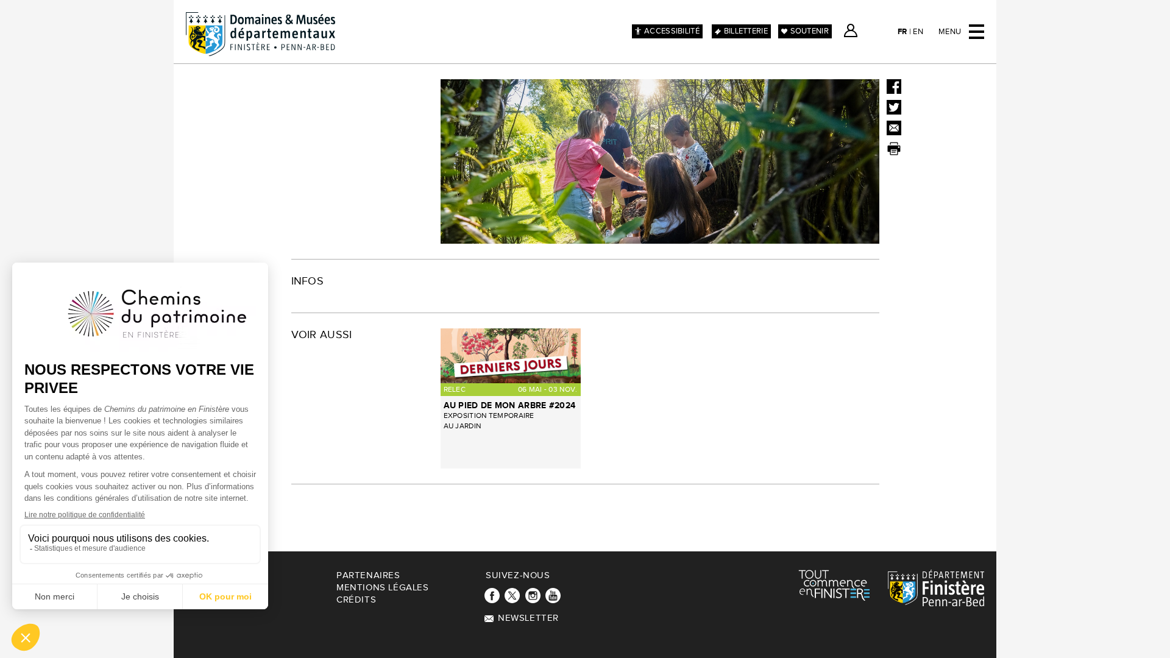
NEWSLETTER (528, 618)
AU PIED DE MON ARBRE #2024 (510, 405)
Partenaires (368, 575)
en (918, 32)
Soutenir (809, 31)
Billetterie (746, 31)
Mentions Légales (382, 587)
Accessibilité (672, 31)
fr (902, 32)
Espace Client (850, 30)
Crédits (356, 600)
